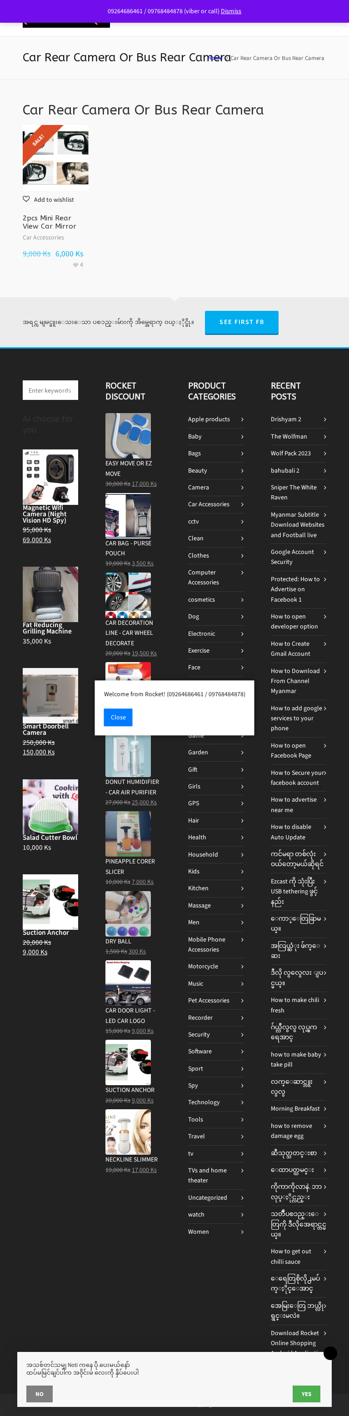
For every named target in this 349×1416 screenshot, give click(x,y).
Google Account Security (292, 557)
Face (194, 667)
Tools (195, 1119)
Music (195, 983)
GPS (193, 803)
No (39, 1394)
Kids (193, 871)
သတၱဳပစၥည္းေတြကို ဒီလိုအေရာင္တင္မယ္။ (298, 1224)
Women (198, 1231)
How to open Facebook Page (291, 750)
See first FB (241, 322)
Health (197, 837)
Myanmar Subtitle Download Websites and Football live (297, 524)
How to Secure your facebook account (297, 777)
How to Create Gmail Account (290, 648)
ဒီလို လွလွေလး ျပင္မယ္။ (297, 977)
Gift (192, 769)
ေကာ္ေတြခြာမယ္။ (296, 923)
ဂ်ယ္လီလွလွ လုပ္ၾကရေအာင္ (294, 1032)
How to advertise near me (294, 804)
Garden (198, 752)
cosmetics (201, 599)
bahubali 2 (285, 470)
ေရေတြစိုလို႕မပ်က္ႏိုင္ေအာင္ (295, 1283)
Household (203, 854)
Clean (196, 538)
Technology (204, 1102)
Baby (195, 436)
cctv (193, 521)
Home (215, 58)
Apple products (209, 419)
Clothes (198, 555)
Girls (194, 786)
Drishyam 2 (286, 419)
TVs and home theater (207, 1175)
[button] (48, 199)
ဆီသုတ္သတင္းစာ (294, 1153)
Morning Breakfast (295, 1108)
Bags (194, 453)
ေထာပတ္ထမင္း (292, 1170)
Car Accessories (43, 237)
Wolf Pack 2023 (291, 453)
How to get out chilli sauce (291, 1256)
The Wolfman (289, 436)
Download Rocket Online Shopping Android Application (298, 1343)
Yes (306, 1394)
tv (191, 1153)
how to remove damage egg (291, 1131)
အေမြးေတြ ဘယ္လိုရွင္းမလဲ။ (297, 1310)
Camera (198, 487)
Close (118, 717)
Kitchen (198, 888)
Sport (195, 1068)
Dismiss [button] (231, 11)
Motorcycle (203, 966)
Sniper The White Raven (294, 492)
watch (196, 1214)
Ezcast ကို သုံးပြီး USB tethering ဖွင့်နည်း (294, 891)
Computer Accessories (203, 577)
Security (199, 1034)
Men (193, 922)
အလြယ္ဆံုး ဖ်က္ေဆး (295, 951)
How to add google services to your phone (296, 718)
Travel (196, 1136)
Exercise (198, 650)
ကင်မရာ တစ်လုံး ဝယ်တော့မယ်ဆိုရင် (297, 859)
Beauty (197, 470)
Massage (199, 905)
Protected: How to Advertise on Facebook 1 (295, 589)
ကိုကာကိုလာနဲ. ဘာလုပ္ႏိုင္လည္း (296, 1191)
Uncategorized (207, 1197)
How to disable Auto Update (291, 832)
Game (196, 735)
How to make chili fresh (295, 1005)
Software (200, 1051)
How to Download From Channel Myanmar (295, 681)
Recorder (200, 1017)
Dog (193, 616)
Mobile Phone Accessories (206, 944)
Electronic (201, 633)
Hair (193, 820)
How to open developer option (294, 621)
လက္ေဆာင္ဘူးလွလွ (292, 1086)
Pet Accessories (208, 1000)
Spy (193, 1085)
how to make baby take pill (296, 1059)
